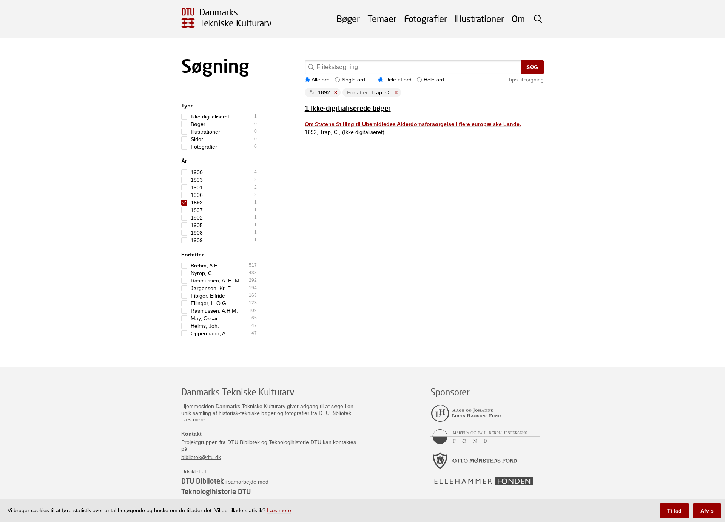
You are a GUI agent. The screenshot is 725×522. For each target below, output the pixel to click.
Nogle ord (353, 80)
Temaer (381, 18)
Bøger (348, 18)
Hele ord (434, 80)
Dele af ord (398, 80)
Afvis (707, 511)
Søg (532, 67)
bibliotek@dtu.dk (201, 457)
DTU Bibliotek (202, 481)
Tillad (674, 511)
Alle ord (321, 80)
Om (518, 18)
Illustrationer (479, 18)
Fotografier (425, 18)
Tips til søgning (526, 80)
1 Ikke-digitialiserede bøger (348, 108)
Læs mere (193, 419)
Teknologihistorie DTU (216, 491)
